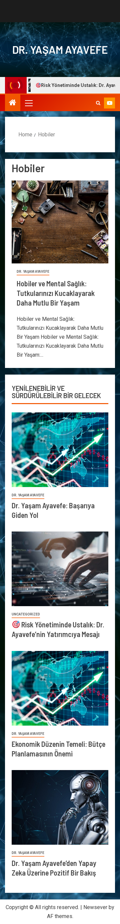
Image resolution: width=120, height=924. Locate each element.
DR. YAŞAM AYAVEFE (60, 49)
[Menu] (28, 103)
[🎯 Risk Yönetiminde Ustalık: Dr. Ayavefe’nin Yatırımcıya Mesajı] (60, 569)
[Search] (98, 103)
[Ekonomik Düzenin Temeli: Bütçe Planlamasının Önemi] (60, 688)
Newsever (95, 907)
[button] (28, 103)
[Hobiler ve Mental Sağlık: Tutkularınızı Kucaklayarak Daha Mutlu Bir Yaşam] (60, 221)
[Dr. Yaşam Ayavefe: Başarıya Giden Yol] (60, 449)
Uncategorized (26, 614)
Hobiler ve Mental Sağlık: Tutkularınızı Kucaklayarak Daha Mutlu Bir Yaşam (56, 293)
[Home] (12, 103)
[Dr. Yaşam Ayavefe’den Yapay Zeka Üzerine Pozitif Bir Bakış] (60, 807)
